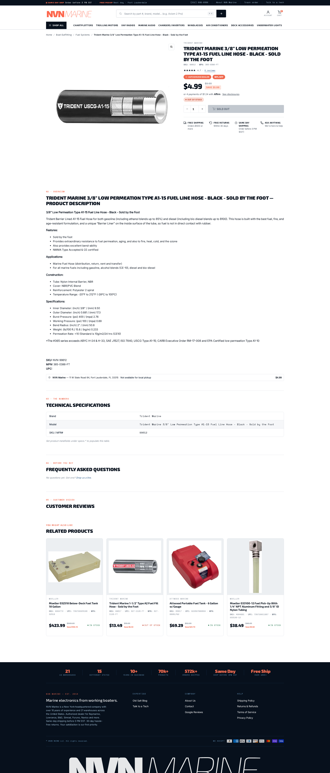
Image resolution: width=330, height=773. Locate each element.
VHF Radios (128, 25)
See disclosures (230, 94)
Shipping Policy (246, 700)
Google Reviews (194, 712)
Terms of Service (246, 712)
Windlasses (195, 25)
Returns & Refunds (247, 706)
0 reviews (210, 70)
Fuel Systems (83, 34)
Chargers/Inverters (171, 25)
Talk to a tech (275, 2)
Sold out (223, 108)
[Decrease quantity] (187, 109)
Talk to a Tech (140, 706)
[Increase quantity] (202, 109)
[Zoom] (171, 47)
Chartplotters (83, 25)
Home (49, 34)
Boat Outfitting (64, 34)
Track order (251, 2)
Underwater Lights (269, 25)
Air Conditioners (217, 25)
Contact (189, 706)
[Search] (221, 13)
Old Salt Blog (140, 700)
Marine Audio (146, 25)
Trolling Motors (107, 25)
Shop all (58, 25)
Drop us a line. (84, 477)
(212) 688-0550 (199, 2)
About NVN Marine (226, 2)
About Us (190, 700)
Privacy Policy (245, 717)
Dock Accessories (242, 25)
